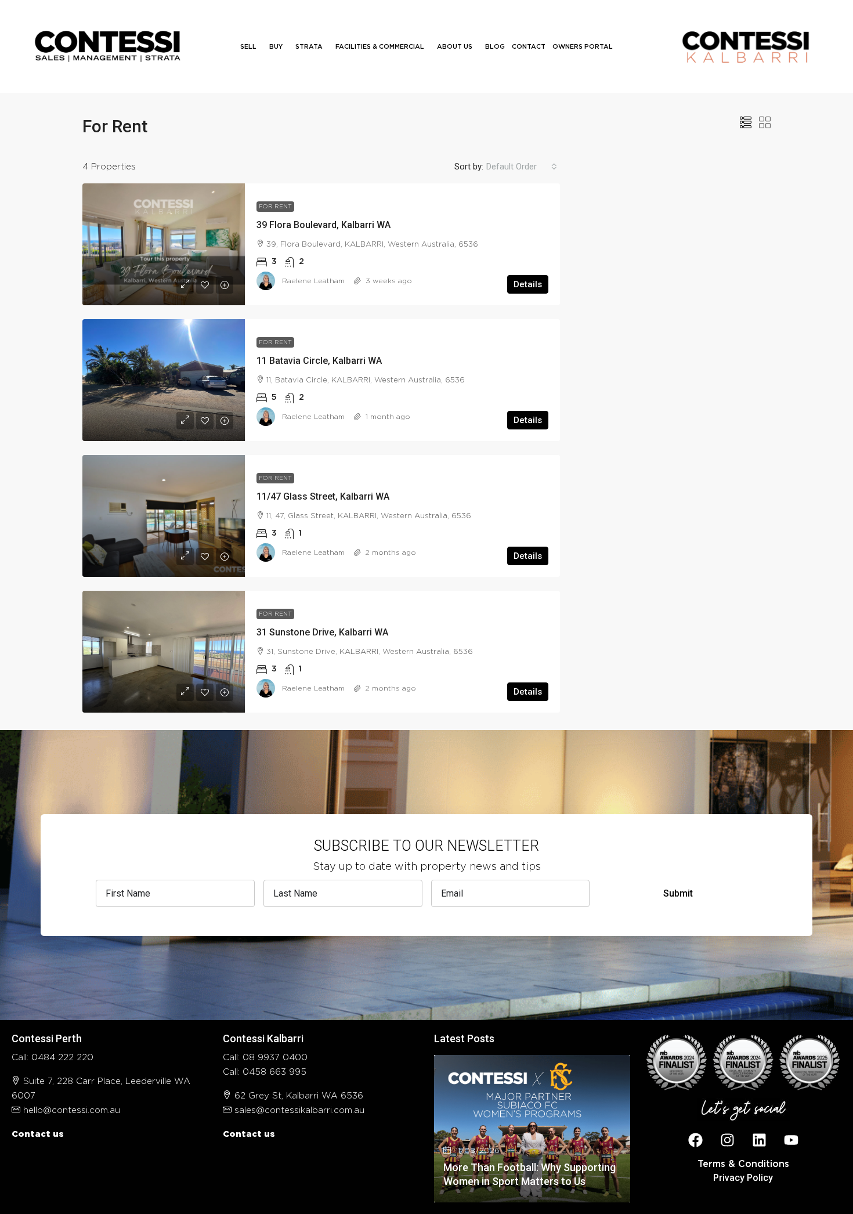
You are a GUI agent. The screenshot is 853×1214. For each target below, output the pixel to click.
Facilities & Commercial (379, 47)
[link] (163, 244)
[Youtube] (790, 1140)
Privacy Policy (743, 1177)
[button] (745, 123)
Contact (528, 47)
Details (528, 284)
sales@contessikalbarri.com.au (299, 1110)
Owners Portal (582, 47)
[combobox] (522, 166)
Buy (276, 47)
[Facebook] (695, 1140)
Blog (495, 47)
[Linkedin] (759, 1140)
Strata (309, 47)
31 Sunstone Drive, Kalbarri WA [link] (322, 632)
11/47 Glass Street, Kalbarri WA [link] (322, 496)
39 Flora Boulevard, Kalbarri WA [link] (323, 224)
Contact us (38, 1134)
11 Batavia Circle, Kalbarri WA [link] (319, 360)
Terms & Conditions (743, 1164)
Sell (248, 47)
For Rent (275, 206)
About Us (454, 47)
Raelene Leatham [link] (313, 280)
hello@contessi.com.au (71, 1110)
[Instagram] (727, 1140)
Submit (678, 893)
